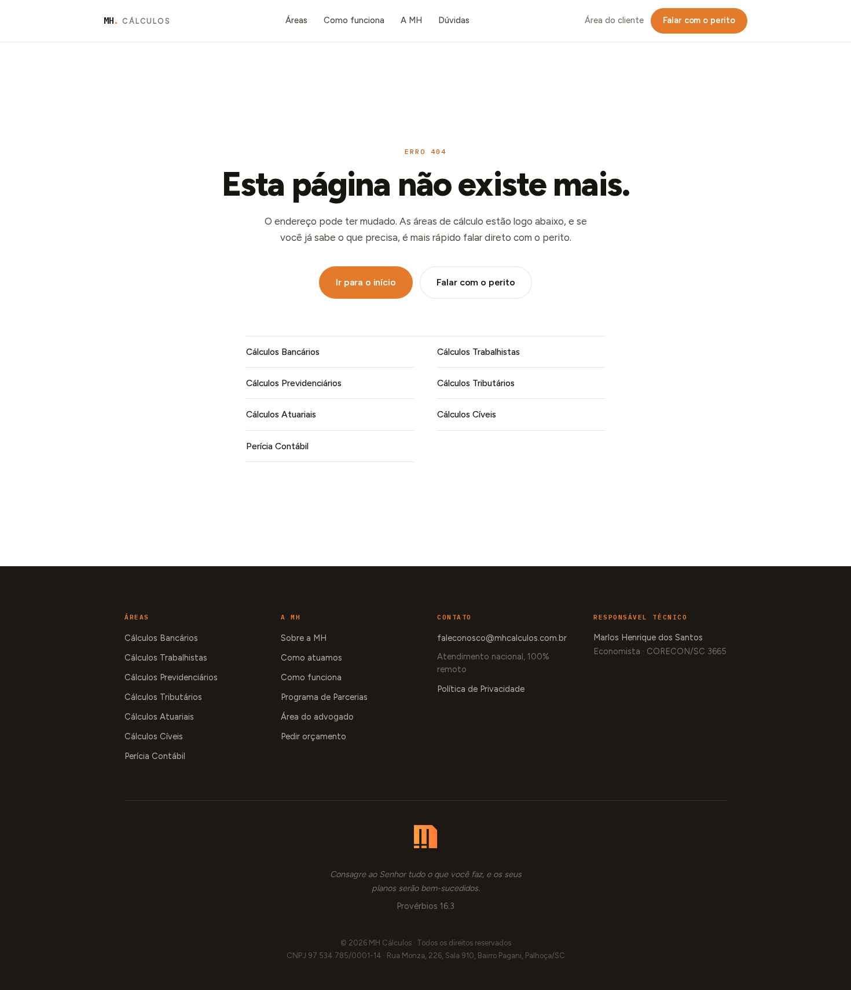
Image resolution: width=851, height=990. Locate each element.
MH (137, 20)
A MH (411, 20)
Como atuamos (311, 657)
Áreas (296, 20)
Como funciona (354, 20)
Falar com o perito (699, 20)
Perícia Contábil (277, 446)
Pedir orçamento (313, 736)
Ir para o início (365, 282)
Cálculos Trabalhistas (478, 351)
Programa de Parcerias (324, 697)
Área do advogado (317, 717)
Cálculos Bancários (283, 351)
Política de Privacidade (480, 689)
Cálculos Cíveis (466, 414)
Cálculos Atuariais (281, 414)
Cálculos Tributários (476, 382)
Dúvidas (453, 20)
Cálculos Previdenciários (294, 382)
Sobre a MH (304, 638)
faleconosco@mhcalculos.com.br (502, 638)
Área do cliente (614, 20)
